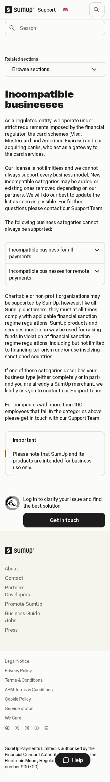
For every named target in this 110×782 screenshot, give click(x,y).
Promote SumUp (23, 604)
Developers (17, 594)
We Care (13, 718)
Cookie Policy (18, 699)
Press (11, 630)
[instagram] (26, 728)
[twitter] (17, 728)
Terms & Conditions (24, 680)
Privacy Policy (18, 670)
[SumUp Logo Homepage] (21, 10)
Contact (14, 578)
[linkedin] (46, 728)
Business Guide (22, 613)
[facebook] (7, 728)
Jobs (10, 620)
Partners (14, 587)
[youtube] (36, 728)
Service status (19, 708)
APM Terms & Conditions (29, 689)
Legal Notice (17, 661)
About (11, 569)
